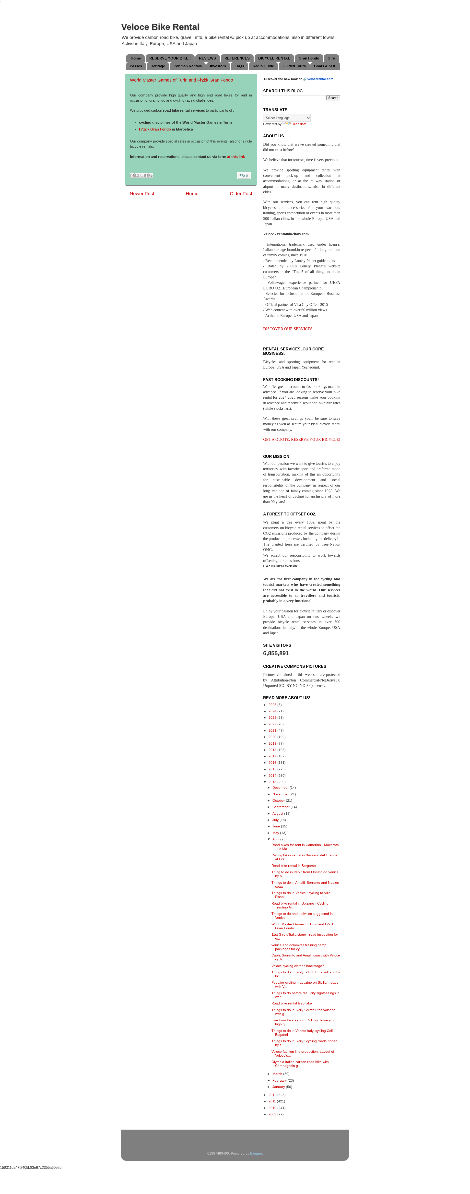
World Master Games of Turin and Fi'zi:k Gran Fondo (181, 80)
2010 (273, 1108)
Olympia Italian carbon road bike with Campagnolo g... (300, 1064)
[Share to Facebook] (146, 175)
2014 (273, 775)
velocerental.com (320, 79)
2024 (273, 711)
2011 (273, 1101)
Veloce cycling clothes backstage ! (297, 966)
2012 (273, 1095)
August (278, 813)
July (276, 820)
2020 (273, 737)
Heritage (158, 66)
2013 (273, 782)
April (276, 839)
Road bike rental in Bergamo (293, 866)
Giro (331, 58)
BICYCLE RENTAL (274, 58)
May (276, 833)
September (281, 807)
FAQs (239, 66)
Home (136, 58)
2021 (273, 730)
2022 (273, 724)
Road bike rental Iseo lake (291, 1003)
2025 (273, 705)
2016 (273, 762)
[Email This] (132, 175)
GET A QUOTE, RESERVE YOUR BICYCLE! (301, 439)
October (279, 800)
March (277, 1074)
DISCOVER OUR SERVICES (287, 329)
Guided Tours (294, 66)
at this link (236, 157)
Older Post (241, 193)
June (276, 826)
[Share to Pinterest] (150, 175)
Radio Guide (263, 66)
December (281, 787)
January (279, 1087)
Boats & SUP (325, 66)
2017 (273, 756)
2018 (273, 750)
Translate (299, 124)
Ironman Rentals (188, 66)
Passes (136, 66)
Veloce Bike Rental (160, 27)
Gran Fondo (309, 58)
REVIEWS (207, 58)
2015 (273, 769)
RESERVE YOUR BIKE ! (170, 58)
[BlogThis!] (136, 175)
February (280, 1080)
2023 (273, 717)
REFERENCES (237, 58)
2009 (273, 1114)
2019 (273, 743)
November (281, 794)
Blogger (256, 1153)
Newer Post (142, 193)
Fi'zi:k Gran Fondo (155, 129)
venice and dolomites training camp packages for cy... (298, 947)
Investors (218, 66)
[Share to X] (141, 175)
